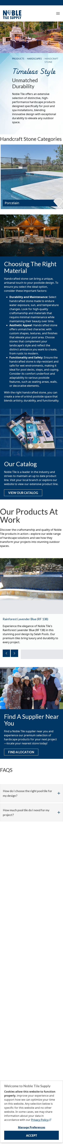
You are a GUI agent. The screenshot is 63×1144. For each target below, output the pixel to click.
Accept (31, 1135)
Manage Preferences (31, 1127)
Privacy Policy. (40, 1120)
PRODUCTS (18, 58)
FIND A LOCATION (21, 752)
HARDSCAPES (34, 58)
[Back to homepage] (12, 14)
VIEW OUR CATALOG (23, 493)
